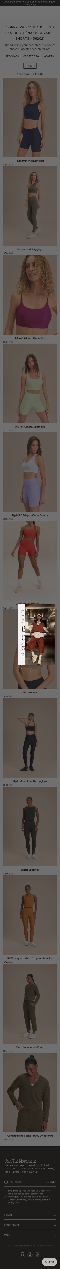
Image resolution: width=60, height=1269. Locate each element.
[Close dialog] (39, 606)
